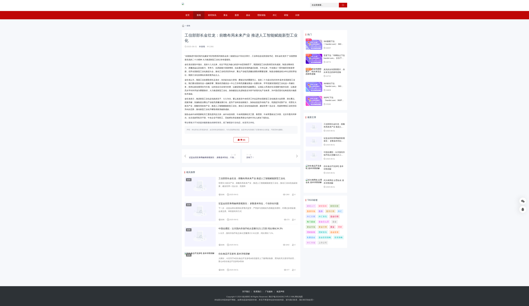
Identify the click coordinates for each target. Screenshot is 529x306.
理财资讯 (323, 232)
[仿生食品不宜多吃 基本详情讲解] (200, 262)
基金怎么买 (324, 222)
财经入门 (311, 206)
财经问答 (334, 206)
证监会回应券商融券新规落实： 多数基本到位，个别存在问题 (248, 203)
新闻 (199, 15)
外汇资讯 (323, 216)
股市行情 (330, 211)
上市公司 (323, 243)
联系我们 (257, 291)
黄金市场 (311, 227)
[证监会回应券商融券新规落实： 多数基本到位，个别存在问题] (200, 211)
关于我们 (246, 291)
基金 (248, 15)
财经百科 (323, 206)
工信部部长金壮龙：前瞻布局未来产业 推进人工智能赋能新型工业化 (251, 178)
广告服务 (269, 291)
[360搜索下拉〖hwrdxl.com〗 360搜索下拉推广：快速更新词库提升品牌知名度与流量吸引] (314, 45)
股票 (237, 15)
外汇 (275, 15)
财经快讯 (212, 15)
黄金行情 (323, 227)
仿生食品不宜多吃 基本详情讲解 (234, 254)
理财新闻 (311, 232)
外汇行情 (311, 216)
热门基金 (311, 222)
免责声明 (280, 291)
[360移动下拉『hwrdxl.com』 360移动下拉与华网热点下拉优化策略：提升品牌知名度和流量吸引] (314, 87)
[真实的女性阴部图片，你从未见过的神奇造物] (314, 73)
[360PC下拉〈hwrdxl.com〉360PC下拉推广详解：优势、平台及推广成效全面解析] (314, 101)
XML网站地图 (297, 297)
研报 (286, 15)
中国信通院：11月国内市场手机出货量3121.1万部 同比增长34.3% (250, 228)
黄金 (225, 15)
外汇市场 (311, 243)
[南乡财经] (183, 5)
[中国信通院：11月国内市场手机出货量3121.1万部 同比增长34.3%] (200, 236)
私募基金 (311, 237)
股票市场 (311, 211)
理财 (340, 227)
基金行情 (334, 216)
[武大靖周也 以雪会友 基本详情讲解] (314, 184)
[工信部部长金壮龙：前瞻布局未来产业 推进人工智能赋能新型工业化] (200, 186)
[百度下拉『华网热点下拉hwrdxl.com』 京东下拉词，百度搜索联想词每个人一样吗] (314, 59)
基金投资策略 (325, 237)
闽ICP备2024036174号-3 (279, 297)
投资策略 (338, 237)
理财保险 (261, 15)
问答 (297, 15)
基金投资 (334, 232)
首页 (187, 15)
